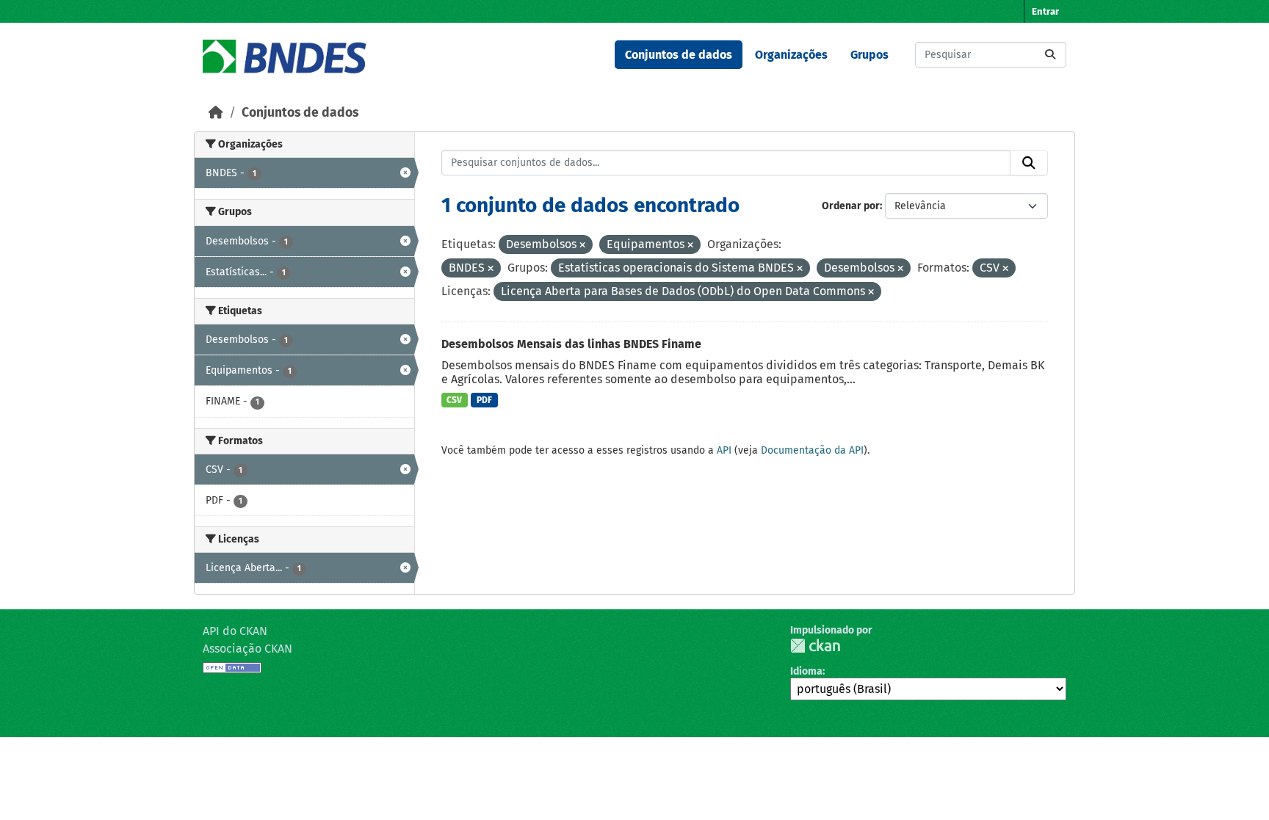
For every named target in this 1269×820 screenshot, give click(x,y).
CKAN (815, 645)
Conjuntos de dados (678, 55)
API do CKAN (235, 631)
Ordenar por (851, 206)
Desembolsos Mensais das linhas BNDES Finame (571, 344)
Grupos (869, 55)
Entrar (1045, 11)
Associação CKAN (247, 649)
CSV (454, 400)
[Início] (216, 112)
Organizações (791, 55)
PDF (484, 400)
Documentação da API (812, 450)
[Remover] (582, 245)
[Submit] (1050, 55)
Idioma (806, 671)
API (724, 450)
